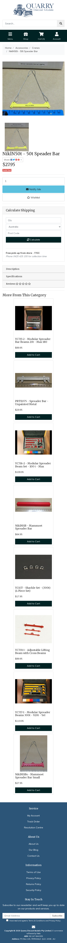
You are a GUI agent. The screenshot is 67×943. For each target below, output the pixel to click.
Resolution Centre (33, 827)
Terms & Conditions (36, 921)
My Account (33, 815)
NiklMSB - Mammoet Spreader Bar (28, 527)
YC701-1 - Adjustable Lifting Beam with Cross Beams (32, 652)
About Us (34, 843)
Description (12, 268)
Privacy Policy (33, 878)
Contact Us (33, 855)
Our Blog (33, 849)
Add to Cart (33, 354)
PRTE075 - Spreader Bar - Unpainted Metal (31, 403)
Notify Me (35, 189)
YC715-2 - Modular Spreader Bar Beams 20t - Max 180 (33, 341)
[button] (33, 197)
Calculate (34, 239)
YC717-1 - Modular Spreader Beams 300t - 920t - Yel (32, 714)
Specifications (14, 276)
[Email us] (33, 927)
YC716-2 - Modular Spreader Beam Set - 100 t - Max (33, 465)
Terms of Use (33, 872)
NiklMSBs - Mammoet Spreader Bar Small (29, 776)
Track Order (33, 821)
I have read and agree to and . (34, 921)
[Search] (61, 23)
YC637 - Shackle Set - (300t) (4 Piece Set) (32, 589)
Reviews (11, 283)
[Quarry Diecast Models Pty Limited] (33, 9)
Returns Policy (33, 884)
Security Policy (33, 890)
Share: (7, 159)
